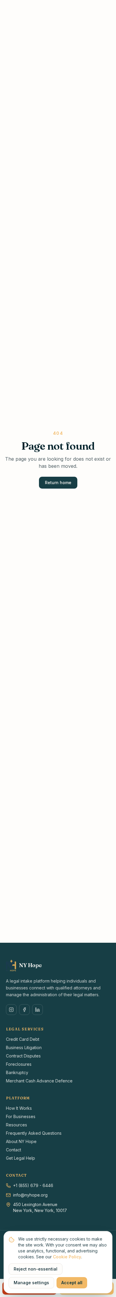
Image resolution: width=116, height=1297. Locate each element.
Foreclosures (19, 1064)
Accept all (71, 1282)
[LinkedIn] (37, 1009)
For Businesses (20, 1116)
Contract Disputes (23, 1055)
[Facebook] (24, 1009)
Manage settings (31, 1282)
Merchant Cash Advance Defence (39, 1080)
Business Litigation (24, 1047)
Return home (58, 482)
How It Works (19, 1108)
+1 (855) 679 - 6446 (33, 1185)
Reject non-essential (35, 1268)
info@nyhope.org (30, 1194)
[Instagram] (11, 1009)
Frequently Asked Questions (34, 1133)
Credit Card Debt (22, 1039)
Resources (16, 1124)
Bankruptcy (17, 1072)
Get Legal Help (20, 1158)
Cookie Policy (67, 1256)
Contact (13, 1149)
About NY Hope (21, 1141)
